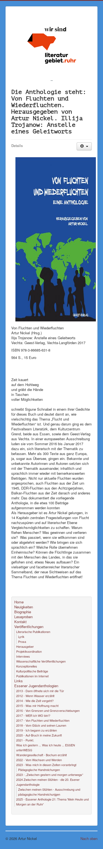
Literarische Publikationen (33, 631)
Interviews (23, 656)
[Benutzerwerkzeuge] (84, 146)
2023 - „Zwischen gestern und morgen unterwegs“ (49, 774)
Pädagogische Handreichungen (39, 769)
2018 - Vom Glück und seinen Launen (41, 725)
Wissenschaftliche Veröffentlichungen (41, 661)
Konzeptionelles (26, 666)
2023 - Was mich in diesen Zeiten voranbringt (46, 764)
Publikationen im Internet (32, 676)
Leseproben (23, 616)
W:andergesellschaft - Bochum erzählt (41, 755)
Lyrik (21, 636)
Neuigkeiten (23, 607)
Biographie (22, 611)
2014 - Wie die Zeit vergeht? (35, 700)
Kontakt (20, 621)
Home (19, 602)
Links (18, 680)
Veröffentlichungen (28, 626)
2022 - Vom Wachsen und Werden (39, 760)
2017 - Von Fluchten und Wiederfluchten (42, 720)
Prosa (22, 641)
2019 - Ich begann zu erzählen (36, 730)
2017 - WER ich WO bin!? (33, 715)
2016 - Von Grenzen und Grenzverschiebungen (48, 710)
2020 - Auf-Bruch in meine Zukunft (39, 735)
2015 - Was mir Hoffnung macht (37, 705)
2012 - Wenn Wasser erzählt (35, 695)
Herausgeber (25, 646)
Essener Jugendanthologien (36, 685)
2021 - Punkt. (25, 740)
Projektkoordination (29, 651)
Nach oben (89, 838)
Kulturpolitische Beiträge (32, 671)
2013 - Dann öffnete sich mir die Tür (40, 691)
